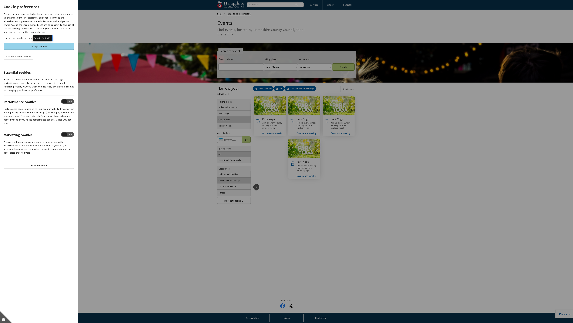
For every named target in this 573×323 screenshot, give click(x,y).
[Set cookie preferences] (6, 317)
